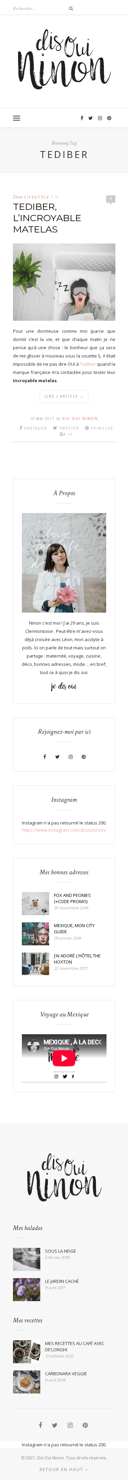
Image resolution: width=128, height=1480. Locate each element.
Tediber (88, 364)
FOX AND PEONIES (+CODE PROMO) (72, 898)
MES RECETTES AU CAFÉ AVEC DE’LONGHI (74, 1346)
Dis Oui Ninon (80, 418)
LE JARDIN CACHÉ (62, 1281)
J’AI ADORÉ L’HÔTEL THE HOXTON (77, 959)
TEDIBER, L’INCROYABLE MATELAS (47, 218)
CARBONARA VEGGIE (66, 1373)
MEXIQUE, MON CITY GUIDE (74, 928)
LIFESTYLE (36, 197)
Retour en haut (62, 1469)
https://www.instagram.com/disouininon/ (64, 830)
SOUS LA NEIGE (60, 1251)
